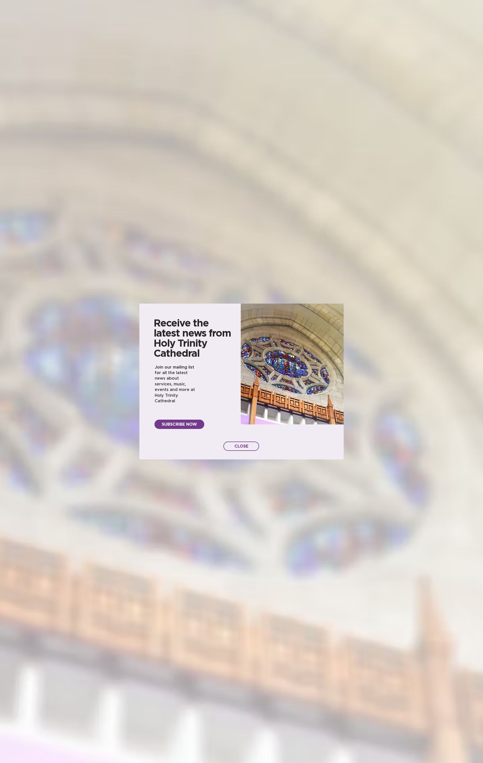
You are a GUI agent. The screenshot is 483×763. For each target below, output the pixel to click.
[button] (241, 446)
